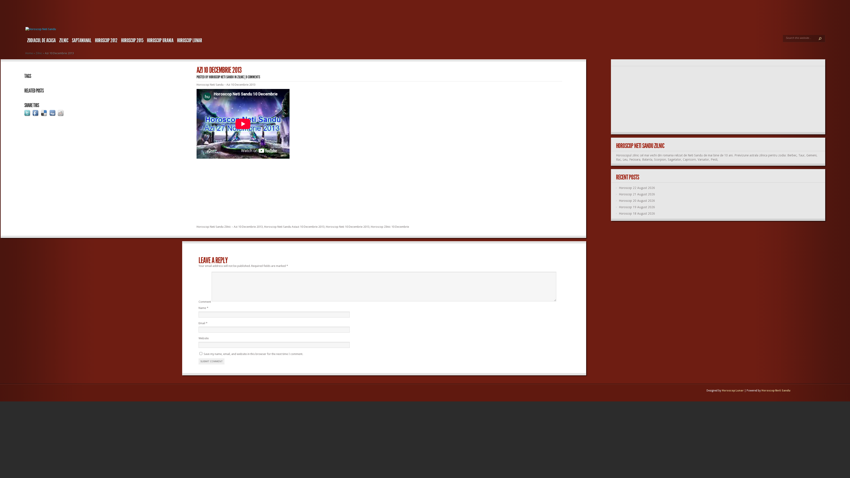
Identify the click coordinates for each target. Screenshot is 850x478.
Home (29, 53)
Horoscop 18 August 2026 (637, 213)
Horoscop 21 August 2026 (637, 194)
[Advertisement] (379, 195)
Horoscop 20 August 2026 (637, 200)
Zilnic (63, 40)
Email (203, 323)
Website (204, 338)
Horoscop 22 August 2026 (637, 188)
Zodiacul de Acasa (41, 40)
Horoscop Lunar (733, 390)
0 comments (253, 77)
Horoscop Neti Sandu (221, 77)
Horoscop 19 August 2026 (637, 207)
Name (203, 308)
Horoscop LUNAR (189, 40)
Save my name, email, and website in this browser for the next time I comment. (253, 354)
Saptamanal (81, 40)
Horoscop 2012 (106, 40)
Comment (205, 301)
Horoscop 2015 (132, 40)
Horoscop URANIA (160, 40)
